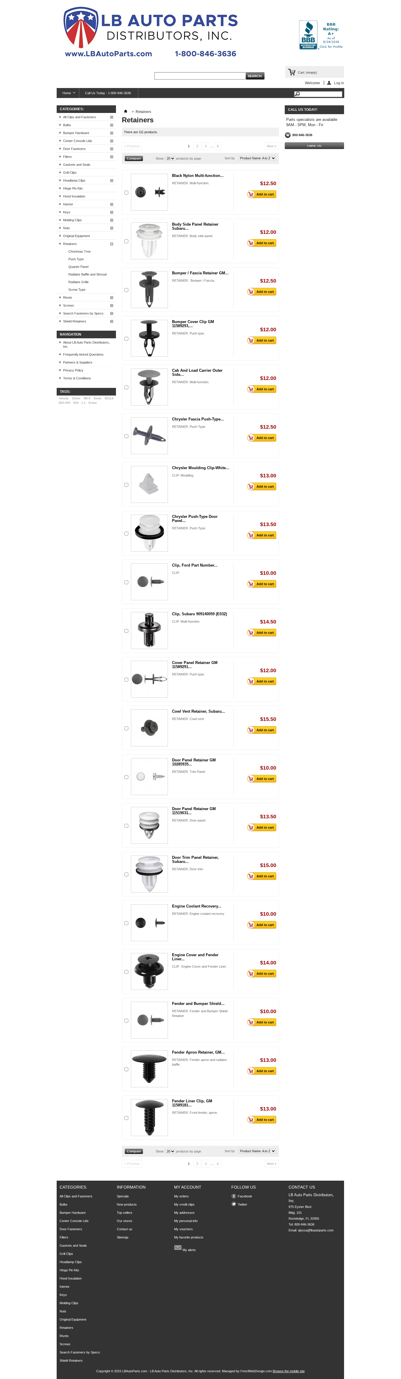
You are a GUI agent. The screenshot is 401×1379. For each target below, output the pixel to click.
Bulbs (67, 125)
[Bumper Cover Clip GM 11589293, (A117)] (149, 338)
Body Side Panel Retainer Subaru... (195, 226)
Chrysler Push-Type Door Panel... (195, 518)
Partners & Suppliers (77, 362)
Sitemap (122, 1237)
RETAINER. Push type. (188, 333)
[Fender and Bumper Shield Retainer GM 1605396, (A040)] (149, 1020)
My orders (181, 1196)
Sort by (230, 158)
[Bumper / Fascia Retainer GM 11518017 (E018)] (149, 289)
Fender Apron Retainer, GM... (198, 1052)
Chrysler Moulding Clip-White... (200, 468)
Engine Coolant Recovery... (196, 906)
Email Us (314, 145)
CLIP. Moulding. (183, 475)
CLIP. (176, 572)
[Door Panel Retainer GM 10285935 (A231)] (149, 776)
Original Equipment (76, 236)
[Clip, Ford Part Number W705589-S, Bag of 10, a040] (149, 581)
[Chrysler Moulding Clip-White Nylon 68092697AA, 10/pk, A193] (149, 484)
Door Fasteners (74, 149)
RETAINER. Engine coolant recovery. (198, 913)
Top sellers (124, 1212)
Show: (160, 158)
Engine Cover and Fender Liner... (195, 957)
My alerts (189, 1250)
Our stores (124, 1221)
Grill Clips (70, 172)
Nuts (66, 228)
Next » (271, 146)
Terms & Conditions (77, 378)
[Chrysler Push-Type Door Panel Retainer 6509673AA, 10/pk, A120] (149, 533)
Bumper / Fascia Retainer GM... (200, 273)
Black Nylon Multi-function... (198, 175)
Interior (68, 204)
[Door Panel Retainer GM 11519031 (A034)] (149, 825)
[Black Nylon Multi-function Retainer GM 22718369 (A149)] (149, 192)
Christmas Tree (79, 251)
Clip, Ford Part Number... (195, 565)
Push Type (76, 259)
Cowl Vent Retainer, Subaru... (198, 711)
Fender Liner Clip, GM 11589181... (192, 1103)
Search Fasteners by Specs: (83, 313)
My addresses (184, 1212)
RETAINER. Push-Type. (189, 426)
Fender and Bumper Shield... (198, 1003)
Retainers (70, 244)
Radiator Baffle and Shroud (87, 274)
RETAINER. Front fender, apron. (195, 1112)
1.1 (83, 402)
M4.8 (87, 398)
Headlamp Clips (74, 180)
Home (64, 94)
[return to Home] (125, 112)
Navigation (70, 334)
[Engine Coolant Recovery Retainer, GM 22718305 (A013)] (149, 922)
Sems (97, 398)
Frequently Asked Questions (83, 354)
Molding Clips (72, 220)
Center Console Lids (77, 141)
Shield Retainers (74, 321)
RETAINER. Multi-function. (190, 183)
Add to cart (265, 194)
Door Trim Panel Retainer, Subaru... (195, 859)
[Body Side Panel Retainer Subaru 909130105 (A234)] (149, 240)
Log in (339, 83)
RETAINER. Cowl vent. (188, 719)
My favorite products (188, 1237)
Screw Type (76, 289)
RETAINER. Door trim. (188, 869)
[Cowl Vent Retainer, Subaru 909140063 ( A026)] (149, 727)
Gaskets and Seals (76, 164)
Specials (123, 1196)
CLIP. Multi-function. (186, 621)
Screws (68, 305)
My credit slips (184, 1204)
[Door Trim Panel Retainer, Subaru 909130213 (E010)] (149, 874)
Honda (63, 398)
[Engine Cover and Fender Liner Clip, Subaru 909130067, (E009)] (149, 971)
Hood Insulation (74, 196)
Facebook (245, 1196)
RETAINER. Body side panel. (192, 236)
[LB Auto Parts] (151, 34)
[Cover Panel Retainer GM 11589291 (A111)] (149, 679)
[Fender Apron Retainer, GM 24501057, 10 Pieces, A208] (149, 1068)
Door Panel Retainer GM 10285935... (194, 762)
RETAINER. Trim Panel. (189, 771)
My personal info (186, 1221)
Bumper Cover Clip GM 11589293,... (193, 324)
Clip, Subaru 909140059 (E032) (199, 614)
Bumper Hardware (76, 133)
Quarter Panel (78, 266)
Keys (66, 212)
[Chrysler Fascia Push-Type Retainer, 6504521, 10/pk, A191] (149, 435)
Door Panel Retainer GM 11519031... (194, 811)
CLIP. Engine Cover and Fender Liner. (199, 966)
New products (127, 1204)
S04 (76, 402)
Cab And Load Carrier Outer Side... (197, 372)
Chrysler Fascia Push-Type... (198, 419)
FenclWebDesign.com (256, 1371)
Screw (92, 402)
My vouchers (183, 1229)
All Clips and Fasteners (79, 117)
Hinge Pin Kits (73, 188)
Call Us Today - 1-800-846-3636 (108, 93)
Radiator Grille (78, 282)
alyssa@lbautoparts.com (315, 1230)
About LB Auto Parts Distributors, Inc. (86, 344)
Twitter (242, 1204)
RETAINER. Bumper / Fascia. (193, 280)
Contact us (124, 1229)
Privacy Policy (73, 370)
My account (187, 1187)
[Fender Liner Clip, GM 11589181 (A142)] (149, 1117)
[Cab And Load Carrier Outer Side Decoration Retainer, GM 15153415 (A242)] (149, 387)
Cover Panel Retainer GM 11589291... (195, 664)
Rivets (67, 297)
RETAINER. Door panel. (189, 820)
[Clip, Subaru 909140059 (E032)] (149, 630)
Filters (67, 156)
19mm (76, 398)
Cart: (307, 72)
